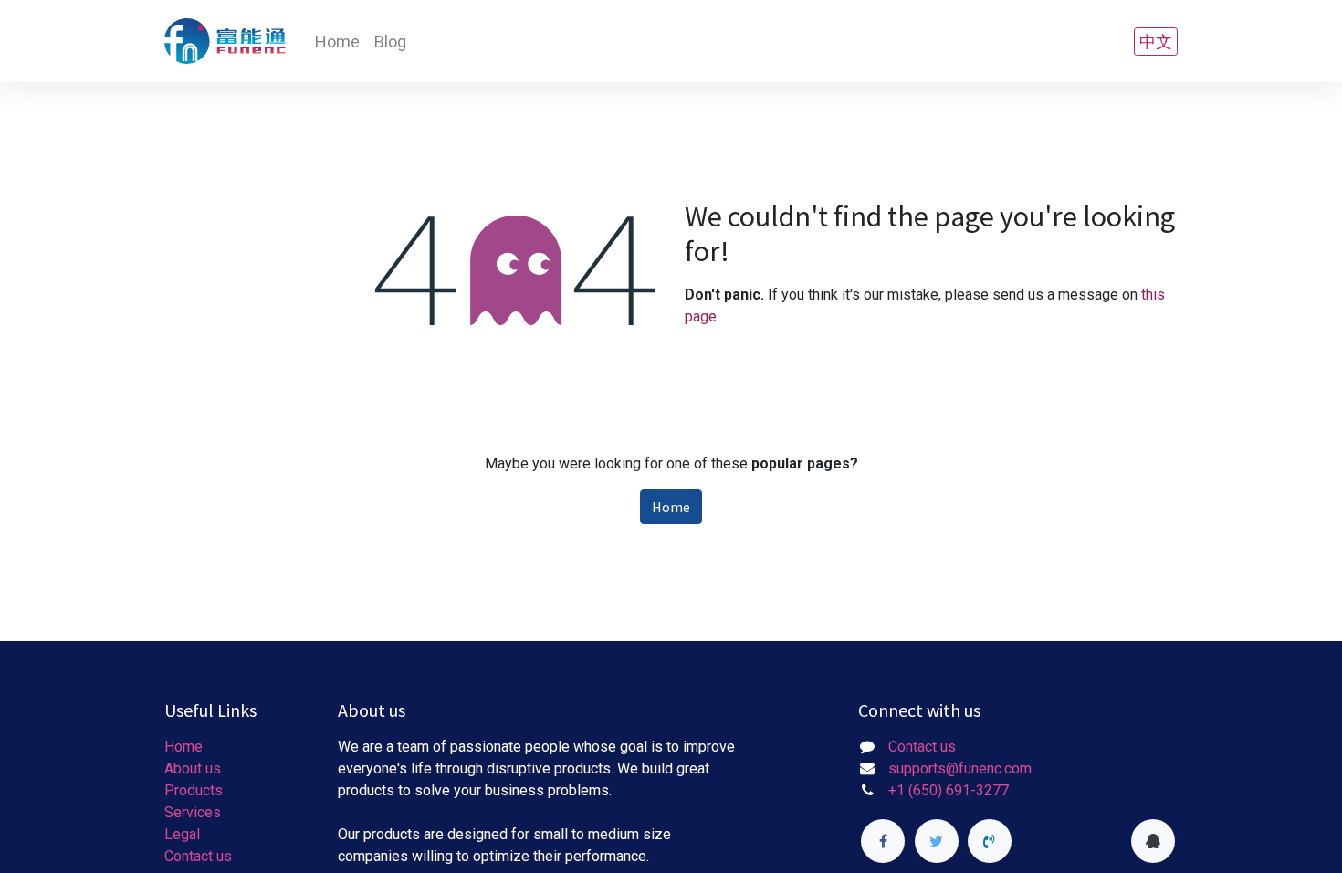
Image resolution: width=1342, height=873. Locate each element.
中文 (1155, 41)
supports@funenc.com (960, 768)
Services (192, 812)
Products (193, 790)
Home (671, 507)
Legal (182, 834)
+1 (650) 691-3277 (948, 790)
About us (192, 768)
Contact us (198, 856)
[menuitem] (337, 41)
